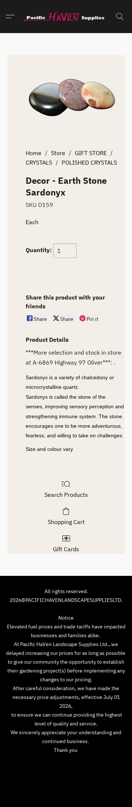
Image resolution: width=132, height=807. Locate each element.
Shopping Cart (66, 522)
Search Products (66, 494)
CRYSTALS (39, 162)
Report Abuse (66, 774)
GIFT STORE (91, 153)
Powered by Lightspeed (66, 787)
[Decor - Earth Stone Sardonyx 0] (75, 99)
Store (58, 153)
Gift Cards (66, 549)
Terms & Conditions (33, 763)
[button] (66, 16)
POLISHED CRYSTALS (89, 162)
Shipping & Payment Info (92, 763)
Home (33, 153)
